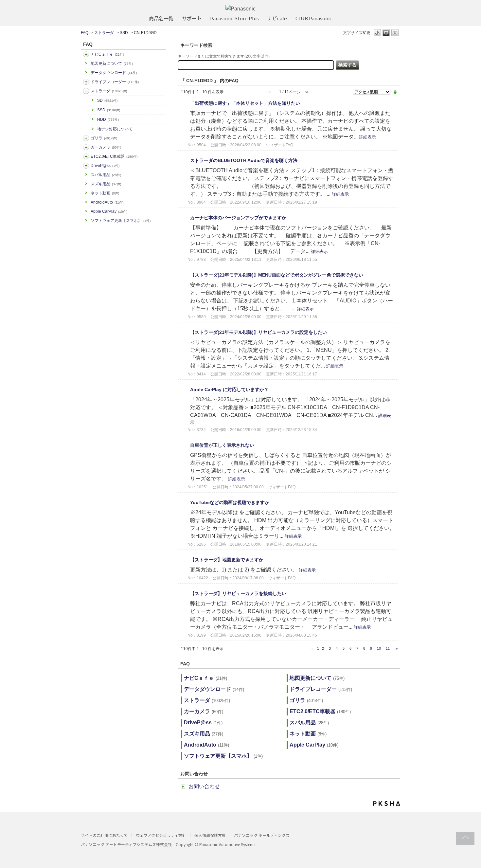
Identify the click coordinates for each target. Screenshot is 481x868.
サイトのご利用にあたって (104, 835)
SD (107, 100)
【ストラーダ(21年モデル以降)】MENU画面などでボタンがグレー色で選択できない (276, 275)
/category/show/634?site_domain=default (86, 82)
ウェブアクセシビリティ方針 (161, 835)
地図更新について (112, 63)
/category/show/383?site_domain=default (86, 138)
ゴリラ (104, 138)
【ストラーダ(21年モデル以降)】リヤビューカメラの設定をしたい (258, 332)
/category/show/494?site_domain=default (86, 147)
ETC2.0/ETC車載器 (114, 156)
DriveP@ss (105, 165)
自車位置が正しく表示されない (222, 445)
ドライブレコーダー (115, 82)
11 (388, 648)
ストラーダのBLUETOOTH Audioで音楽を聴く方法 (243, 160)
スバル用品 (106, 174)
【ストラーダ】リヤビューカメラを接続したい (238, 593)
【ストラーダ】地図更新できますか (226, 559)
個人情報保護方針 (210, 835)
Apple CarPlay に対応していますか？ (229, 389)
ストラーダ (104, 32)
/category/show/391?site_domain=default (86, 91)
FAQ (84, 32)
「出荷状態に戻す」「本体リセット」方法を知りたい (245, 103)
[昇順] (395, 90)
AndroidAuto (107, 202)
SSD (124, 32)
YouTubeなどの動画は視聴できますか (229, 502)
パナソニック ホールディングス (262, 835)
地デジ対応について (115, 129)
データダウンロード (114, 72)
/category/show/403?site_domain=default (86, 166)
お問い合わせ (204, 786)
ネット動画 (105, 193)
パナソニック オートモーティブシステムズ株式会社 (126, 844)
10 (379, 648)
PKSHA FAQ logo (386, 803)
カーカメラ (106, 147)
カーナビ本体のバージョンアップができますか (238, 217)
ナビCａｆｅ (107, 54)
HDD (108, 119)
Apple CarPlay (109, 211)
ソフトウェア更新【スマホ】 (121, 220)
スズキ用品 (106, 184)
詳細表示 (367, 137)
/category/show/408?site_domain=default (86, 54)
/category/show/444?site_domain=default (86, 156)
